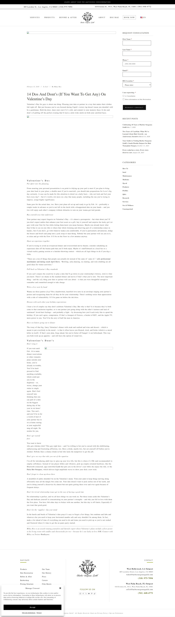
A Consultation (130, 96)
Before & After (26, 576)
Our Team (46, 569)
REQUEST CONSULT (134, 107)
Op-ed (125, 183)
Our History (46, 573)
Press (44, 576)
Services (125, 202)
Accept (32, 607)
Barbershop (24, 580)
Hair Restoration (26, 573)
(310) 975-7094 (65, 7)
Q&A (124, 194)
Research (126, 198)
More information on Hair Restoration (138, 99)
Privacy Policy (102, 613)
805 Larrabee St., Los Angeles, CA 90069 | (41, 7)
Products (126, 187)
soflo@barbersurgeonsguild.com (139, 589)
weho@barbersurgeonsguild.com (139, 574)
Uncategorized (128, 209)
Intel (46, 87)
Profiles (125, 191)
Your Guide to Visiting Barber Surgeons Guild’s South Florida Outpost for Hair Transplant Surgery (137, 143)
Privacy (39, 613)
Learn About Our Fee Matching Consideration (87, 2)
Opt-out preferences (28, 613)
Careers (45, 580)
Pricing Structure (26, 584)
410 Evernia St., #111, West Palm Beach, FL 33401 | (116, 6)
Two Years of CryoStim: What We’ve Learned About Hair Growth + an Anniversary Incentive (136, 134)
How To (125, 169)
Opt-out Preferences (116, 613)
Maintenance (127, 176)
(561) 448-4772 (144, 6)
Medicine (126, 180)
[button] (60, 588)
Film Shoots (46, 584)
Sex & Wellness (128, 205)
